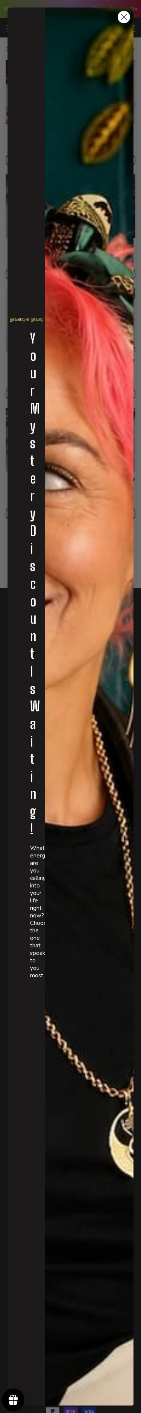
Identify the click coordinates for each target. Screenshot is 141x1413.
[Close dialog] (123, 17)
